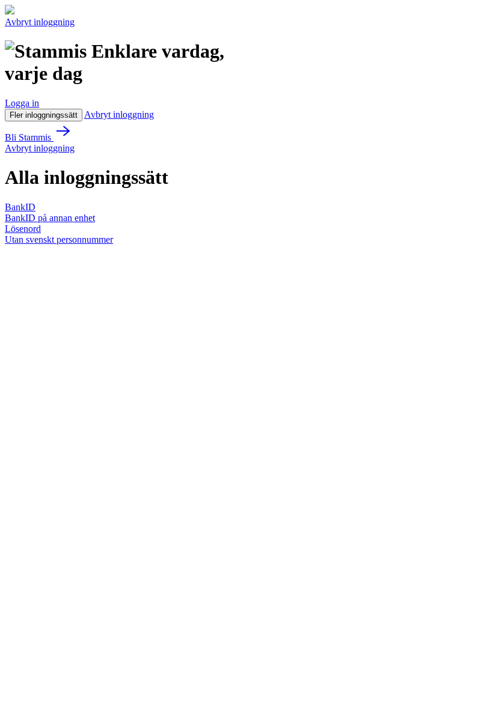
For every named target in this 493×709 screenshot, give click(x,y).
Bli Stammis (29, 137)
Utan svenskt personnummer (59, 239)
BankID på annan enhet (50, 218)
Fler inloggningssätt (44, 115)
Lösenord (23, 229)
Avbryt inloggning (40, 22)
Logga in (22, 103)
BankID (20, 207)
